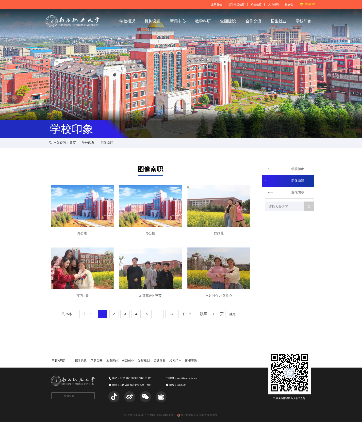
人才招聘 (273, 4)
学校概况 (127, 21)
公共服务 (159, 360)
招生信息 (81, 360)
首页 (72, 143)
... (158, 314)
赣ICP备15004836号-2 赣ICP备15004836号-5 (149, 415)
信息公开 (96, 360)
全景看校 (216, 4)
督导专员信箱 (236, 4)
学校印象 (88, 143)
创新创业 (128, 360)
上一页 (88, 314)
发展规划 (144, 360)
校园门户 (310, 4)
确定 (232, 314)
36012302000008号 (205, 415)
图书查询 (191, 360)
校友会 (289, 4)
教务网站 (112, 360)
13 (171, 314)
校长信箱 (256, 4)
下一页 (187, 314)
